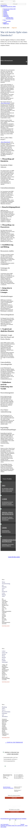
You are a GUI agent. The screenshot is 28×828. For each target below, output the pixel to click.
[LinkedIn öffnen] (5, 766)
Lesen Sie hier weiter (14, 557)
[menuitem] (9, 8)
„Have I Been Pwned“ (5, 142)
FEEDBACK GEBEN (14, 811)
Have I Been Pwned (5, 103)
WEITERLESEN (6, 626)
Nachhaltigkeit (10, 788)
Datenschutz (5, 788)
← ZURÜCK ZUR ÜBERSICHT (14, 742)
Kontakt (4, 786)
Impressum (8, 786)
